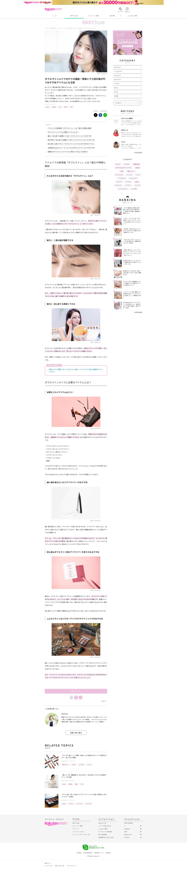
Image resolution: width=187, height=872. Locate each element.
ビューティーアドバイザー (80, 834)
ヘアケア (116, 84)
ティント (89, 764)
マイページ (75, 829)
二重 (71, 107)
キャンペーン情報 (93, 16)
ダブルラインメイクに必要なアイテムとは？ (63, 132)
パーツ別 (128, 182)
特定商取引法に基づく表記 (106, 837)
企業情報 (79, 853)
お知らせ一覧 (102, 823)
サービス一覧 (48, 865)
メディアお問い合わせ (104, 826)
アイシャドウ (79, 803)
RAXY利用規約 (102, 834)
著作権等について (99, 853)
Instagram (127, 829)
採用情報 (108, 853)
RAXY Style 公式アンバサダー (123, 167)
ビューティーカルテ (78, 831)
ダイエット (118, 185)
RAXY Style (74, 16)
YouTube (126, 837)
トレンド (129, 175)
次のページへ (76, 691)
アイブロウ (81, 764)
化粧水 (136, 182)
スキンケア (117, 67)
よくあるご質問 (132, 16)
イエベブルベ (88, 803)
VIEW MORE (138, 153)
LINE (125, 831)
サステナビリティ (71, 865)
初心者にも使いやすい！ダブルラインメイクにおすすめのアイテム (71, 144)
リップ (138, 175)
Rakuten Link (128, 834)
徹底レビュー (65, 764)
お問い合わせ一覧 (59, 865)
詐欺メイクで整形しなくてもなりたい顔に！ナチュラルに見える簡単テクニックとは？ (76, 370)
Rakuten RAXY (53, 9)
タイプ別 (134, 189)
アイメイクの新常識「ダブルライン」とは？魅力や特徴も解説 (69, 128)
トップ (54, 16)
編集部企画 (136, 164)
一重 (60, 107)
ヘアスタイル (121, 178)
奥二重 (65, 107)
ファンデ (137, 185)
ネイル (116, 88)
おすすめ (71, 803)
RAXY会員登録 (128, 823)
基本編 (53, 107)
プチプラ (74, 764)
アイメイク (52, 104)
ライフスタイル (123, 189)
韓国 (76, 784)
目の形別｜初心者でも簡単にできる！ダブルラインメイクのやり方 (71, 140)
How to (47, 107)
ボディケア (117, 80)
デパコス (128, 185)
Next (104, 701)
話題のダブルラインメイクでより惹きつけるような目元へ (68, 151)
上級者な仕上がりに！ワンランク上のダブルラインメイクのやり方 (71, 148)
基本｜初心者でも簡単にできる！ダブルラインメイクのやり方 (69, 136)
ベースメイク (118, 71)
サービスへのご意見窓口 (105, 831)
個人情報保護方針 (88, 853)
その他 (116, 96)
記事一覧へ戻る (76, 732)
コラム (116, 92)
